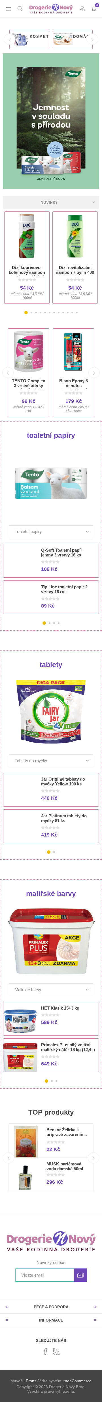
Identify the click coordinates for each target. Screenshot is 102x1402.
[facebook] (45, 1351)
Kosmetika (43, 36)
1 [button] (26, 312)
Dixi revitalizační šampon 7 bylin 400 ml (75, 272)
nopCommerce (78, 1381)
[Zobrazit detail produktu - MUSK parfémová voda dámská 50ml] (26, 1177)
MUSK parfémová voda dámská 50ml (64, 1166)
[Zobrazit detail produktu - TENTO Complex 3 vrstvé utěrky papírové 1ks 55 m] (28, 351)
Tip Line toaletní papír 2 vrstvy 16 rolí (64, 589)
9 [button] (63, 312)
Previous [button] (9, 39)
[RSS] (56, 1351)
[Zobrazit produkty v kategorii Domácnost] (63, 39)
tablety (51, 665)
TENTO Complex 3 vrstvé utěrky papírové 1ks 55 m (28, 388)
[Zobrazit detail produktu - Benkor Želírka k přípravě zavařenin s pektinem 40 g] (26, 1143)
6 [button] (49, 312)
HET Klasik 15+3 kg (60, 1008)
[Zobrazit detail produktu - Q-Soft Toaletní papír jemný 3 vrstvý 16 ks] (20, 563)
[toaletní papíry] (51, 482)
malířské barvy (51, 893)
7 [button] (54, 312)
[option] (29, 39)
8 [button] (59, 312)
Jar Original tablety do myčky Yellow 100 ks (63, 781)
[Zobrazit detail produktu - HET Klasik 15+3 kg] (20, 1021)
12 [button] (77, 312)
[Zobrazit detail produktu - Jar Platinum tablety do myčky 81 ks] (20, 829)
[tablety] (51, 712)
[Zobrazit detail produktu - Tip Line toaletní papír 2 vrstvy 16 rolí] (20, 600)
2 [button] (31, 312)
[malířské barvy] (51, 941)
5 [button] (45, 312)
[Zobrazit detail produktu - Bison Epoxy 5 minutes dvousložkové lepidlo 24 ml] (73, 351)
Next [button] (92, 39)
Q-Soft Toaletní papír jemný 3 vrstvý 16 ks (61, 552)
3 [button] (36, 312)
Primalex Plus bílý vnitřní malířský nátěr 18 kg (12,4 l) (68, 1047)
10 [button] (68, 312)
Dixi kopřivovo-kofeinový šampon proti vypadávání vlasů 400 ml (27, 274)
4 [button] (40, 312)
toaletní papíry (51, 435)
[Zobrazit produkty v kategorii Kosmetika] (19, 39)
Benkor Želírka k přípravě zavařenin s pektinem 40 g (66, 1134)
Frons (31, 1381)
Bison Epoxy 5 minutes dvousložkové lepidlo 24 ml (73, 388)
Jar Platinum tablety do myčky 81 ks (64, 818)
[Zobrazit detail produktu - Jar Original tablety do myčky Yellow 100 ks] (20, 792)
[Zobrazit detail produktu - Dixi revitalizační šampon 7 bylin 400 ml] (75, 236)
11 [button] (72, 312)
